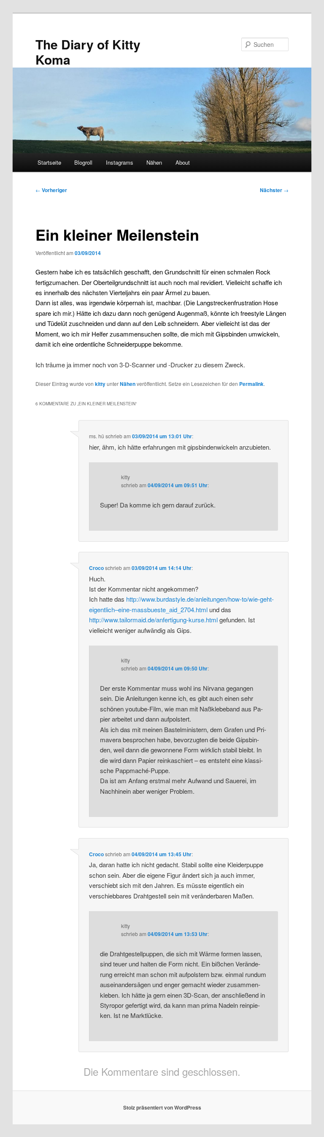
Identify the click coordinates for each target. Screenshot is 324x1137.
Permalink (251, 384)
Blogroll (83, 162)
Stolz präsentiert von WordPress (162, 1107)
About (183, 162)
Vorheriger (51, 190)
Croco (96, 568)
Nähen (154, 162)
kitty (100, 384)
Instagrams (119, 162)
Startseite (49, 162)
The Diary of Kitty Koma (87, 51)
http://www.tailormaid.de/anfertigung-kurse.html (153, 619)
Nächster (274, 190)
